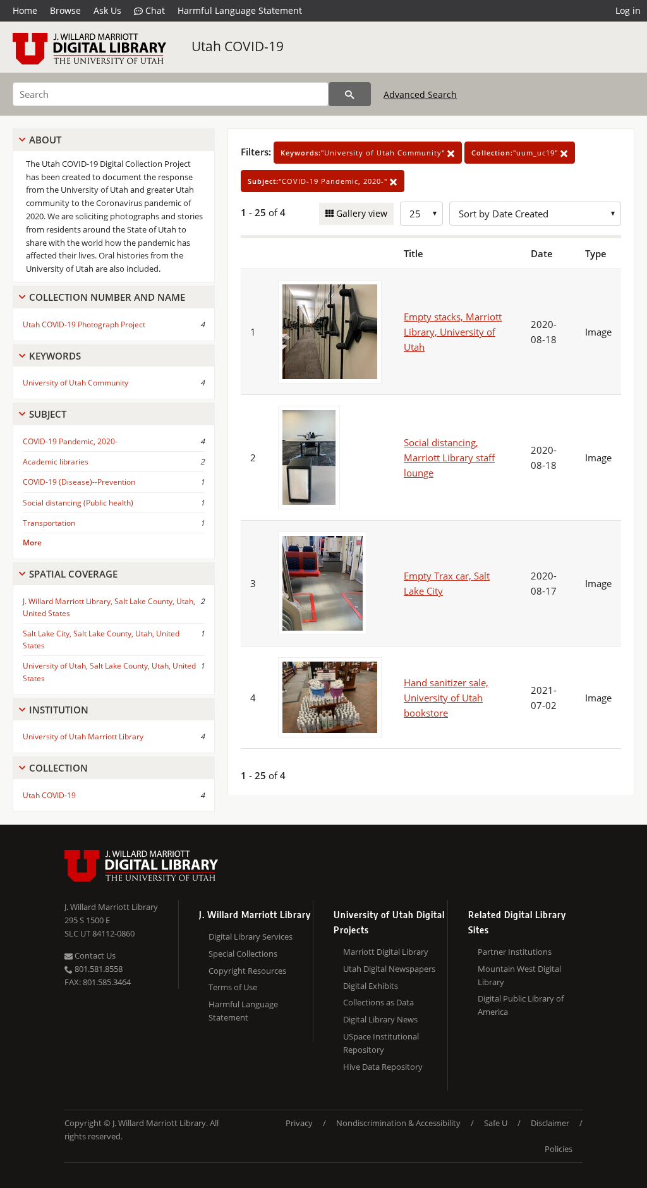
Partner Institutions (515, 951)
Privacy (299, 1123)
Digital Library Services (251, 936)
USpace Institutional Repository (381, 1043)
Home (25, 10)
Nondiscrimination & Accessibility (398, 1123)
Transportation (49, 523)
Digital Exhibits (370, 985)
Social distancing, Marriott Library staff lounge (449, 457)
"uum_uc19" (515, 152)
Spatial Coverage (73, 573)
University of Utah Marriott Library (83, 736)
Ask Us (107, 10)
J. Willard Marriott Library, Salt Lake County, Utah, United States (109, 607)
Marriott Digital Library (385, 951)
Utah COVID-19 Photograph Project (84, 324)
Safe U (495, 1123)
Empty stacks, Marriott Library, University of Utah (453, 331)
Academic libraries (55, 461)
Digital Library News (380, 1019)
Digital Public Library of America (521, 1005)
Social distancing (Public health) (78, 502)
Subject (47, 414)
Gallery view (360, 213)
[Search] (350, 94)
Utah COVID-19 (237, 46)
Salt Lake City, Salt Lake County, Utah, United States (101, 639)
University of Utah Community (75, 382)
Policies (558, 1149)
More (32, 542)
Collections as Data (378, 1002)
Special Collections (243, 953)
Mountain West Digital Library (519, 975)
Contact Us (94, 955)
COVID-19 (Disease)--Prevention (79, 481)
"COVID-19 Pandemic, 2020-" (319, 181)
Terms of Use (233, 987)
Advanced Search (420, 94)
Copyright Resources (247, 970)
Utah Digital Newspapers (389, 968)
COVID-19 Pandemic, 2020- (70, 441)
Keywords (55, 355)
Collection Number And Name (107, 297)
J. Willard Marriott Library (111, 906)
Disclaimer (550, 1123)
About (45, 139)
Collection (58, 767)
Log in (628, 10)
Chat (154, 10)
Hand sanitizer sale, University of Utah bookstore (446, 697)
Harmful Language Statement (240, 10)
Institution (58, 709)
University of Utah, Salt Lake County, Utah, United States (109, 671)
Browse (65, 10)
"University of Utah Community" (364, 152)
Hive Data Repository (383, 1066)
